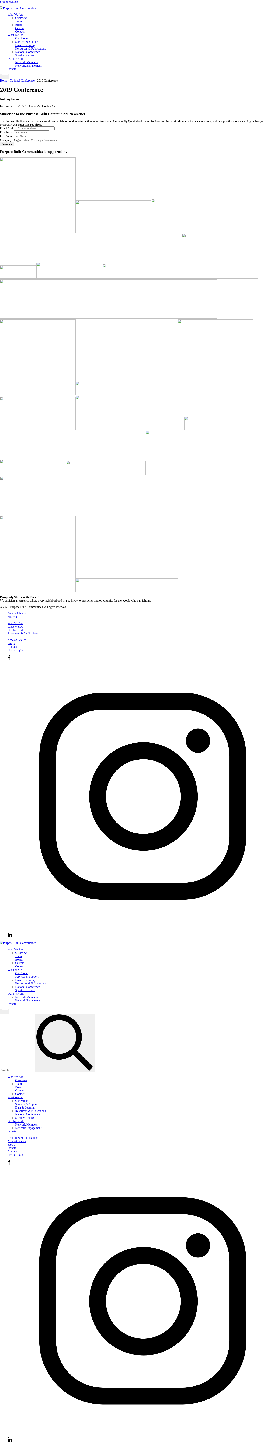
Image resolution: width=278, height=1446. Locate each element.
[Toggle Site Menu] (4, 76)
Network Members (26, 62)
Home (3, 80)
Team (18, 21)
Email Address (10, 128)
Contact (19, 31)
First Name (7, 132)
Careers (19, 28)
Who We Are (15, 14)
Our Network (16, 58)
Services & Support (26, 41)
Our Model (21, 38)
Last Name (7, 136)
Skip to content (9, 1)
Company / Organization (15, 140)
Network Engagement (28, 65)
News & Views (17, 639)
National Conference (27, 52)
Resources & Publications (30, 48)
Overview (21, 17)
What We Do (15, 35)
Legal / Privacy (17, 613)
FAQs (11, 643)
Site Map (13, 616)
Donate (12, 69)
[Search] (65, 1043)
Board (19, 24)
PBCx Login (15, 650)
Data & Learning (25, 45)
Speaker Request (25, 55)
